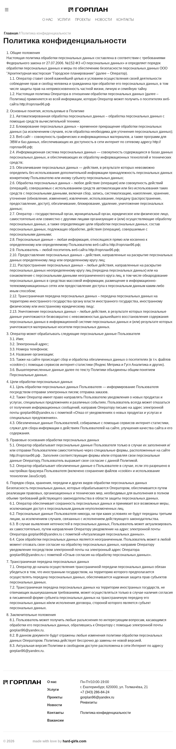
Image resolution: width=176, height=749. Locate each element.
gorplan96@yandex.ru (97, 697)
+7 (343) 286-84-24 (94, 692)
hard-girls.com (74, 741)
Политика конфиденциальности (105, 713)
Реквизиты (88, 702)
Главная (11, 33)
